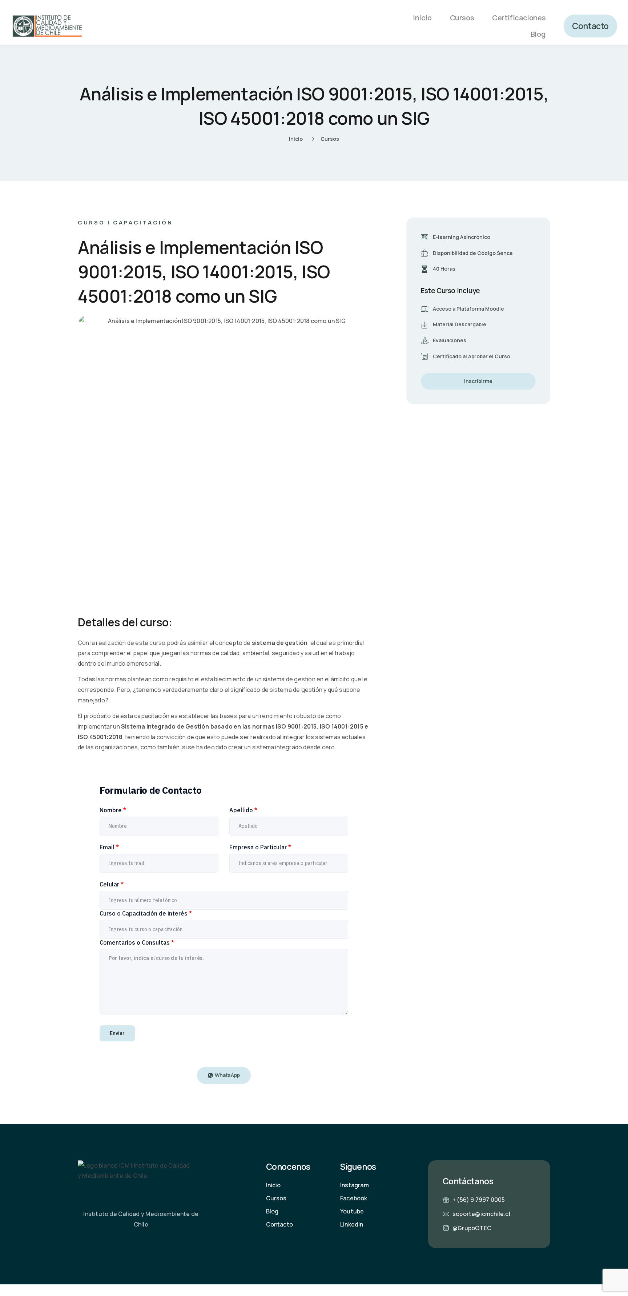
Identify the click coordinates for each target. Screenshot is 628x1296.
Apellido (243, 810)
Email (109, 847)
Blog (538, 34)
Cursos (462, 18)
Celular (112, 884)
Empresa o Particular (260, 847)
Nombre (113, 810)
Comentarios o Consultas (137, 942)
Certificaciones (519, 18)
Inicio (422, 18)
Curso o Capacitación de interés (146, 913)
